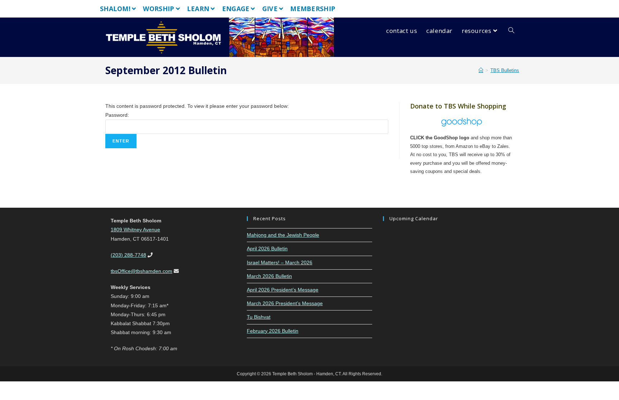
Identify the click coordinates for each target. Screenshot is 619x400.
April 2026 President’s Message (282, 290)
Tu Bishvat (258, 317)
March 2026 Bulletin (269, 276)
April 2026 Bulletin (267, 248)
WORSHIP (158, 8)
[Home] (481, 70)
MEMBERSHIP (312, 8)
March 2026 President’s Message (285, 303)
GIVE (270, 8)
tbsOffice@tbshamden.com (141, 271)
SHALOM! (115, 8)
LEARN (198, 8)
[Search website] (511, 31)
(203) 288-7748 (128, 255)
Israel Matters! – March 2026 (279, 262)
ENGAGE (236, 8)
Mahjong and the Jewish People (283, 235)
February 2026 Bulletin (272, 331)
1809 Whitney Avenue (135, 229)
